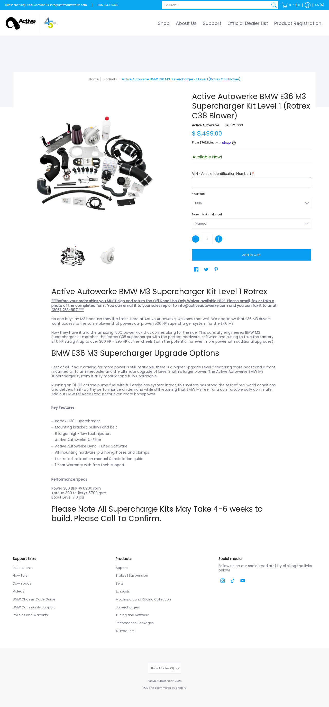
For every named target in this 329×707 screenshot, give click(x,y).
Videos (18, 591)
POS (145, 688)
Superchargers (128, 607)
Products (110, 79)
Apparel (122, 568)
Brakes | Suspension (132, 575)
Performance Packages (135, 623)
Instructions (22, 568)
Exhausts (123, 591)
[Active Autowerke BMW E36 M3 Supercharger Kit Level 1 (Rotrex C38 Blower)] (72, 256)
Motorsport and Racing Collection (143, 599)
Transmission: (207, 214)
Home (94, 79)
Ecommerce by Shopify (170, 688)
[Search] (274, 5)
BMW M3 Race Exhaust (86, 394)
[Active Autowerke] (31, 23)
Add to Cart (251, 255)
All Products (125, 631)
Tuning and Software (132, 615)
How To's (20, 575)
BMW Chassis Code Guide (34, 599)
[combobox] (216, 5)
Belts (119, 583)
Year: (199, 194)
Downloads (22, 583)
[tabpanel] (164, 405)
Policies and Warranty (30, 615)
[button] (291, 5)
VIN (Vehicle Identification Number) (223, 173)
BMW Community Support (34, 607)
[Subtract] (195, 239)
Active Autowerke (205, 125)
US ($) (319, 5)
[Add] (218, 239)
